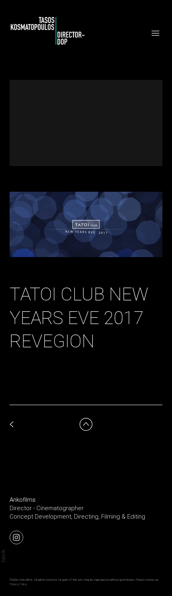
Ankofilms (23, 499)
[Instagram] (16, 537)
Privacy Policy (18, 584)
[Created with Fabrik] (3, 556)
